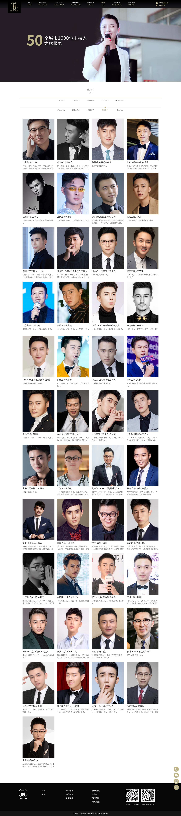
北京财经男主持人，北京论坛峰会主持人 (38, 329)
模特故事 (69, 791)
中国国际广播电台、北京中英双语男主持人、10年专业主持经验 (107, 656)
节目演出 (96, 798)
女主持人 (120, 110)
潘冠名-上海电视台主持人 (104, 271)
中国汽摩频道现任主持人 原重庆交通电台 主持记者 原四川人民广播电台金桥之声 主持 (73, 494)
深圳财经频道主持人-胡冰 (104, 217)
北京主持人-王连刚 (31, 325)
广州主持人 (105, 100)
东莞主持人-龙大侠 (135, 706)
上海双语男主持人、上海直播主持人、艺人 (73, 220)
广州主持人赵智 (64, 380)
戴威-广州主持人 (65, 162)
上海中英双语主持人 (30, 492)
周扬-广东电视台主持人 (137, 488)
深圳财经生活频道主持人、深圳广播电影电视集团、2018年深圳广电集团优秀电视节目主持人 (108, 222)
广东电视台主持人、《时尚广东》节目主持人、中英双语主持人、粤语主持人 (108, 711)
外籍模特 (69, 798)
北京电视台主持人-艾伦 (137, 162)
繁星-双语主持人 (99, 651)
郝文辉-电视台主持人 (136, 543)
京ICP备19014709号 (101, 813)
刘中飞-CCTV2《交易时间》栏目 (107, 488)
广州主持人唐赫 (134, 597)
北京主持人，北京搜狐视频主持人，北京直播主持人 (142, 276)
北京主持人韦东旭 (135, 271)
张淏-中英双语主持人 (67, 651)
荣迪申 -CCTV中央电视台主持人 (72, 271)
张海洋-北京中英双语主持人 (35, 651)
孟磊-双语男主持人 (66, 543)
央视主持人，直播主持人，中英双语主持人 (73, 329)
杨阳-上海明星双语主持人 (104, 597)
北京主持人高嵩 (134, 217)
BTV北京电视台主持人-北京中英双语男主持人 (142, 384)
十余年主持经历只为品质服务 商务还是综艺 (38, 221)
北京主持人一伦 (30, 162)
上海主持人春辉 (64, 217)
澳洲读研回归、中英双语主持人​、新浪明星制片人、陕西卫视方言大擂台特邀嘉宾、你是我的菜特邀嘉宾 (73, 657)
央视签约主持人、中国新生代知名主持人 (38, 438)
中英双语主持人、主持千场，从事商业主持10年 (73, 602)
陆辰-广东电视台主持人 (103, 706)
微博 (44, 794)
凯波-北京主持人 (30, 217)
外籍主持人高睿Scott (136, 325)
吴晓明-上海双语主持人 (68, 597)
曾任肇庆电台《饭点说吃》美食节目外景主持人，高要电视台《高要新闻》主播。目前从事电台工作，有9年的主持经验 (142, 712)
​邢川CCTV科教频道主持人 (139, 651)
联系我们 (96, 802)
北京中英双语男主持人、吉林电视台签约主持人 (38, 656)
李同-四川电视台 (99, 543)
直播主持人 (76, 110)
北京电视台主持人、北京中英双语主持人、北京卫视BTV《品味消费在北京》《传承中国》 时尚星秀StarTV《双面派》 (38, 603)
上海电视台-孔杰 (30, 760)
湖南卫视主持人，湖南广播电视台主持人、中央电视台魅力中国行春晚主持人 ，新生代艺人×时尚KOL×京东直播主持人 (38, 277)
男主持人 (105, 110)
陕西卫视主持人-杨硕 (32, 706)
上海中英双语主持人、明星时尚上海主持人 (108, 329)
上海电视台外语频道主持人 (33, 383)
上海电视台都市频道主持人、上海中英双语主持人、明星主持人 (108, 439)
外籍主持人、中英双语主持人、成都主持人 (142, 329)
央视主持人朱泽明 (31, 434)
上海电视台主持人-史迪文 (104, 434)
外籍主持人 (90, 110)
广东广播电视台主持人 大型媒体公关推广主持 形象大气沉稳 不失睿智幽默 (142, 493)
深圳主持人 (90, 100)
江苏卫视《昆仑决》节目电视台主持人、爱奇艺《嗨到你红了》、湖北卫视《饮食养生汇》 (142, 549)
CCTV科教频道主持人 (135, 655)
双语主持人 (61, 110)
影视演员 (96, 791)
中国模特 (69, 794)
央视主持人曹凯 (64, 325)
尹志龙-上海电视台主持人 (104, 380)
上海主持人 (76, 100)
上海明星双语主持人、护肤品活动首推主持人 (108, 602)
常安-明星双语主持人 (32, 543)
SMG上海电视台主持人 (100, 275)
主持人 (95, 794)
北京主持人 (61, 100)
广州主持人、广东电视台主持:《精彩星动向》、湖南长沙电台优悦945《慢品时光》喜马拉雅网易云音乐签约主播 (142, 603)
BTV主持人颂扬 (134, 380)
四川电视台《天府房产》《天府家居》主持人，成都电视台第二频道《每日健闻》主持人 (108, 549)
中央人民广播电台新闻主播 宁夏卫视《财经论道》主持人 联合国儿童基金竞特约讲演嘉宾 (38, 168)
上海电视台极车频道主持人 (102, 383)
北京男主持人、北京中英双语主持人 (140, 220)
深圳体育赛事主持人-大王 (69, 434)
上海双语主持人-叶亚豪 (33, 488)
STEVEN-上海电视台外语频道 (36, 380)
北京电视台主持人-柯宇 (33, 597)
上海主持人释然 (64, 488)
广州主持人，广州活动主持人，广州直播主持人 (73, 384)
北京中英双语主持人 (99, 166)
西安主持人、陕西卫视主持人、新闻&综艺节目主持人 (38, 711)
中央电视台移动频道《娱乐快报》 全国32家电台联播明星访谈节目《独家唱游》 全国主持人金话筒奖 (38, 549)
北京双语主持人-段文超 (68, 706)
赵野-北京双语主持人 (101, 162)
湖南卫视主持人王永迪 (33, 271)
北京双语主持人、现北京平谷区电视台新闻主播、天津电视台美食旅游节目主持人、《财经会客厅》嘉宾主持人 (73, 712)
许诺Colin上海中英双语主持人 (106, 325)
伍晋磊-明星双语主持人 (137, 434)
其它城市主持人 (120, 100)
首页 (44, 791)
